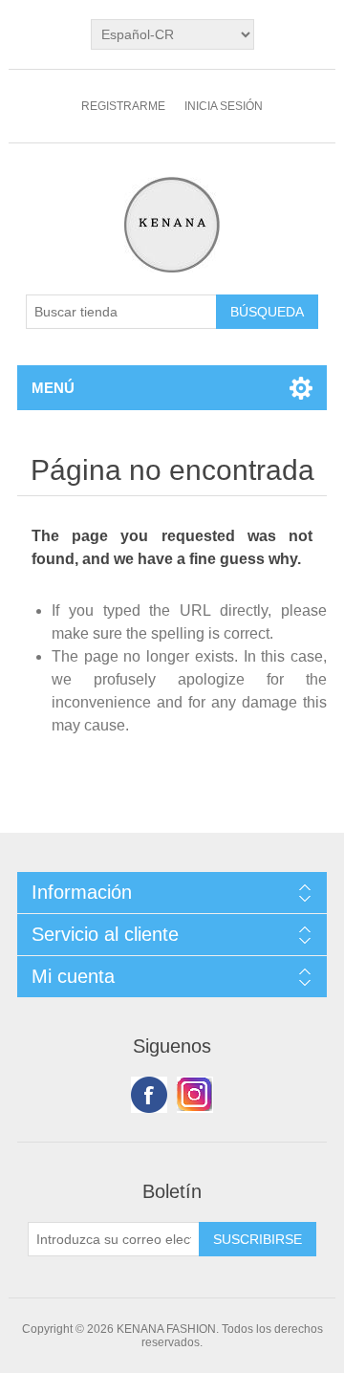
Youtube (195, 1095)
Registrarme (123, 106)
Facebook (149, 1095)
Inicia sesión (223, 106)
